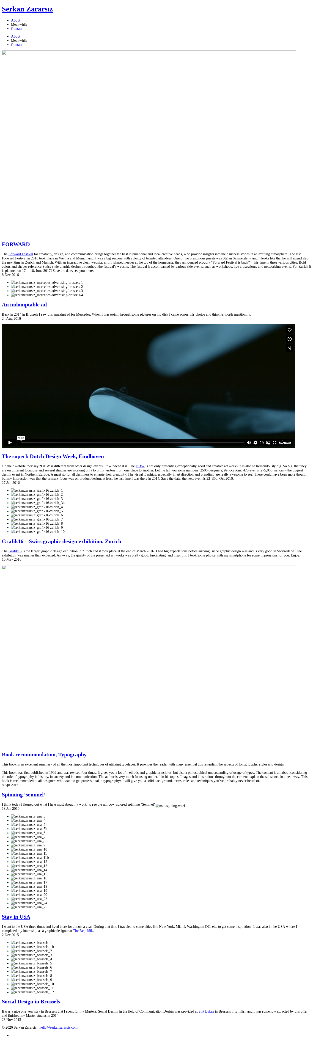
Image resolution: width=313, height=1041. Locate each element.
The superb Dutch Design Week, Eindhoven (53, 456)
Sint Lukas (206, 1011)
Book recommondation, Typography (44, 754)
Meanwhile (19, 24)
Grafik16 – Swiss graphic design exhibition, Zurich (61, 541)
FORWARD (16, 244)
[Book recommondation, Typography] (149, 745)
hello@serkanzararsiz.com (58, 1027)
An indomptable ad (24, 305)
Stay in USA (16, 917)
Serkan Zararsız (27, 9)
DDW (140, 466)
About (15, 20)
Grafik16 (15, 551)
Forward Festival (20, 254)
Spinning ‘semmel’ (24, 795)
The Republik (83, 931)
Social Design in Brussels (31, 1002)
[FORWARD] (149, 235)
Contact (16, 28)
